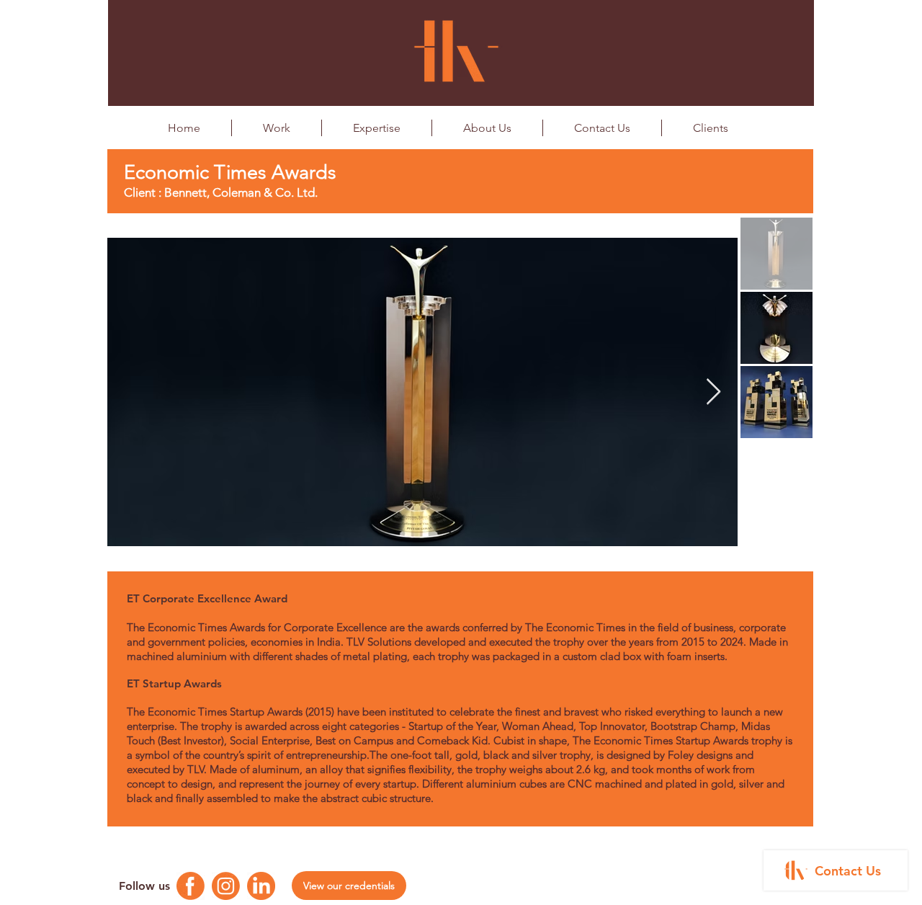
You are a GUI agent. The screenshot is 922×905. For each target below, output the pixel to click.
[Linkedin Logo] (261, 886)
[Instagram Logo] (226, 886)
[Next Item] (713, 392)
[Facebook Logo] (190, 886)
